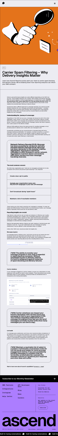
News (19, 394)
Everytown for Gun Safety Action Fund (44, 388)
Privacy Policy (40, 429)
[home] (6, 3)
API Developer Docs (24, 385)
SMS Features (7, 385)
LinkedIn (54, 429)
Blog (19, 390)
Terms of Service (31, 429)
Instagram (6, 393)
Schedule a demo (39, 366)
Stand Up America (43, 392)
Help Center (7, 396)
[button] (55, 3)
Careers (21, 398)
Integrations (7, 389)
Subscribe (43, 407)
